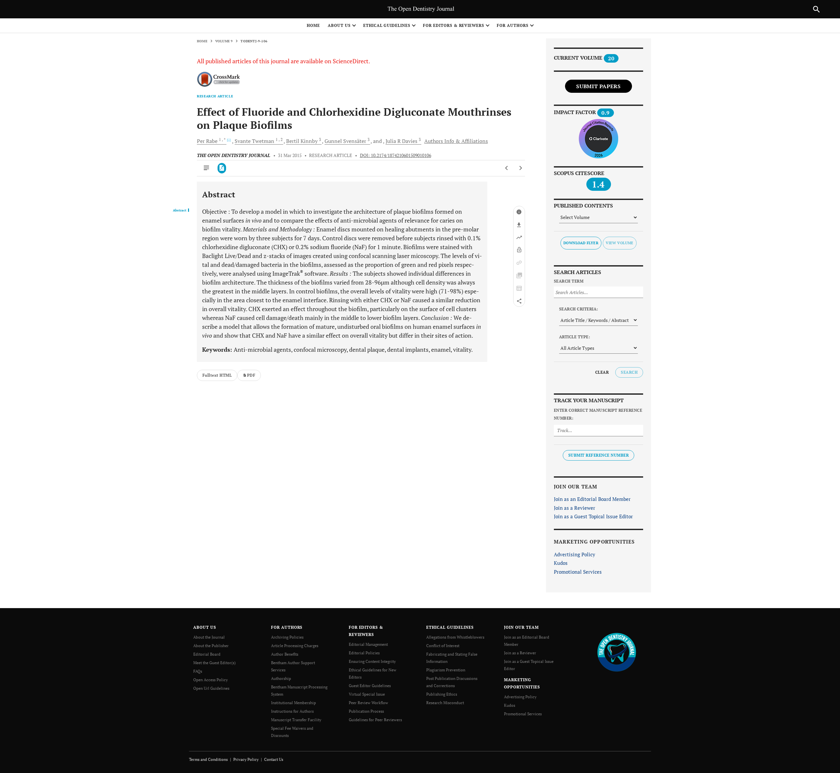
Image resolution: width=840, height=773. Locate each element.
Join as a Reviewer (574, 508)
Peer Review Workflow (368, 702)
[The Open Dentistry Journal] (616, 651)
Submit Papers (598, 86)
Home (313, 25)
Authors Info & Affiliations (456, 141)
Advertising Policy (574, 554)
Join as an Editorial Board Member (592, 499)
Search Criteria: (578, 309)
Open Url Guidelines (211, 688)
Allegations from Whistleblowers (455, 637)
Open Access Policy (210, 679)
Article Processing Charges (294, 645)
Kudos (561, 563)
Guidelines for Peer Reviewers (375, 719)
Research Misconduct (445, 702)
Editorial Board (206, 654)
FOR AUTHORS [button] (513, 25)
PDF (251, 375)
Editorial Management (368, 644)
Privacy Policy (246, 759)
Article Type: (574, 336)
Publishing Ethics (441, 694)
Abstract (179, 210)
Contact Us (273, 759)
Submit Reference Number (598, 455)
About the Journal (209, 637)
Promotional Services (578, 571)
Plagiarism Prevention (445, 669)
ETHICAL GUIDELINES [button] (386, 25)
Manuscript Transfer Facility (296, 719)
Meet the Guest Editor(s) (214, 662)
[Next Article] (520, 168)
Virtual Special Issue (367, 694)
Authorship (281, 678)
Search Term (568, 281)
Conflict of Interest (442, 645)
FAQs (197, 671)
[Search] (816, 9)
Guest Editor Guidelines (370, 685)
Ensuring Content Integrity (372, 661)
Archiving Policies (287, 637)
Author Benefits (284, 654)
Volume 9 (224, 41)
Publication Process (366, 711)
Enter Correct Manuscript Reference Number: (598, 414)
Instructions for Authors (292, 711)
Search (629, 372)
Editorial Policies (364, 652)
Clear (602, 372)
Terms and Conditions (208, 759)
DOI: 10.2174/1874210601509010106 (395, 155)
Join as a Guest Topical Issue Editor (593, 516)
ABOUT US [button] (339, 25)
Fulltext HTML (217, 375)
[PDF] (222, 168)
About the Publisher (211, 645)
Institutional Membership (293, 702)
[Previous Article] (506, 168)
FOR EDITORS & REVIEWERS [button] (453, 25)
